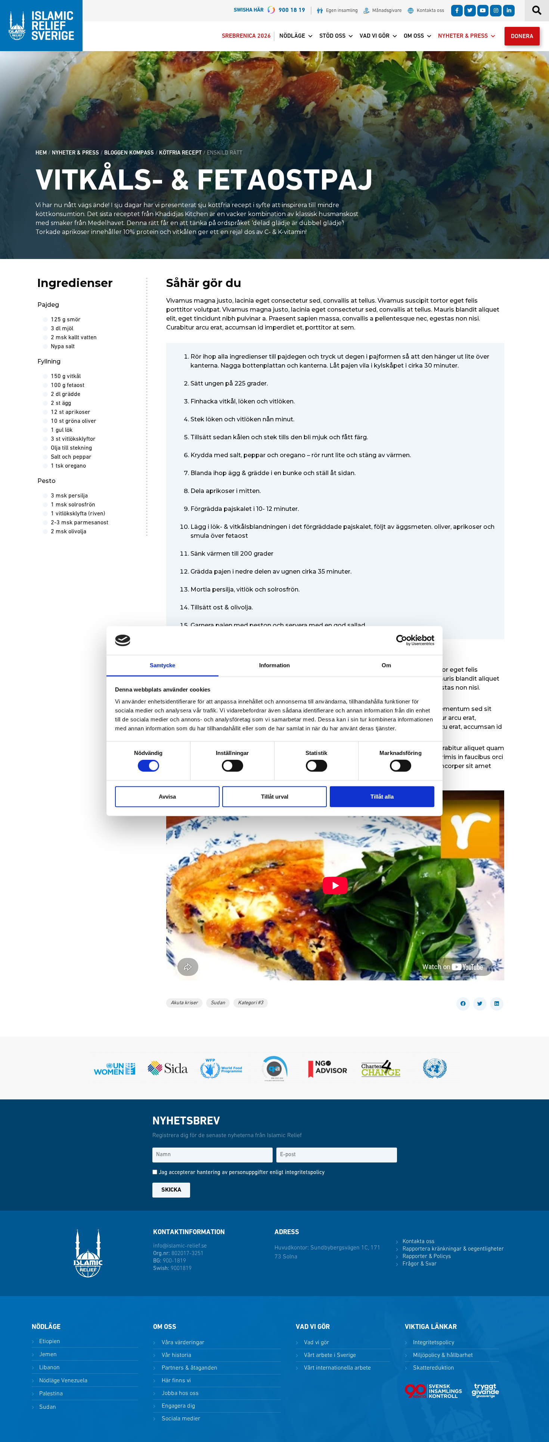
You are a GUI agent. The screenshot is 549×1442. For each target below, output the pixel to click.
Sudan (47, 1407)
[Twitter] (470, 10)
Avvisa (167, 796)
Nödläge (292, 36)
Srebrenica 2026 (246, 36)
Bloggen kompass (129, 153)
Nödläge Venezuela (62, 1381)
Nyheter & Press (463, 36)
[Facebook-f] (457, 10)
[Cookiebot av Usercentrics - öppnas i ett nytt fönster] (401, 640)
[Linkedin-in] (509, 10)
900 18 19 (269, 10)
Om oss (414, 36)
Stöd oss (332, 36)
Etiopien (49, 1342)
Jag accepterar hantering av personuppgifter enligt (242, 1173)
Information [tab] (274, 665)
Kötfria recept (180, 153)
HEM (41, 153)
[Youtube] (483, 10)
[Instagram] (496, 10)
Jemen (47, 1355)
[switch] (232, 766)
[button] (463, 1004)
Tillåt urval (274, 796)
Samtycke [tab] (163, 665)
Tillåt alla (382, 796)
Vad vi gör (375, 36)
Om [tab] (386, 665)
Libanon (49, 1368)
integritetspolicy (305, 1173)
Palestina (50, 1394)
